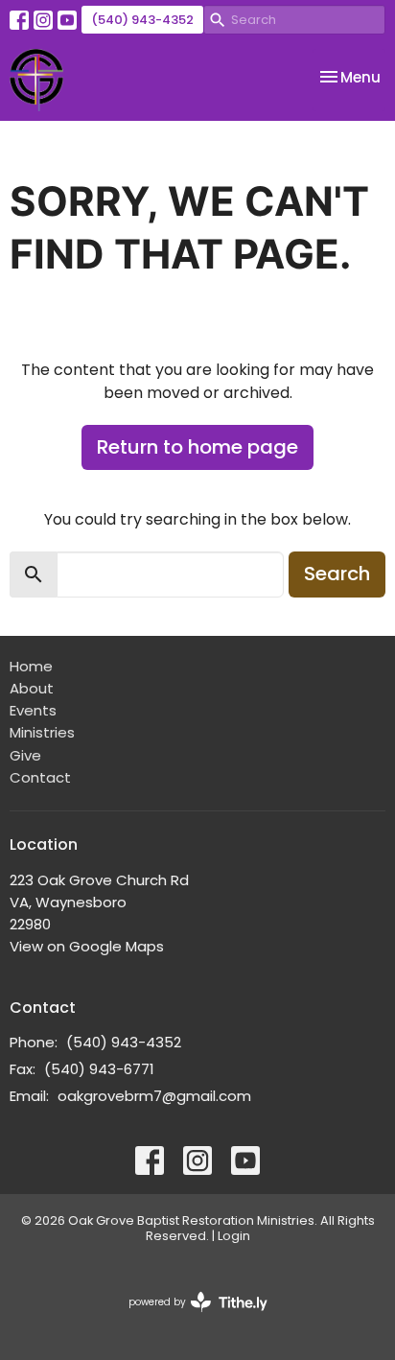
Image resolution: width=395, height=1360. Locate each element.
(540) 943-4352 (142, 20)
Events (33, 710)
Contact (40, 777)
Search (337, 573)
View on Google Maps (87, 946)
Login (234, 1236)
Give (25, 755)
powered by (188, 1318)
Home (31, 666)
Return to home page (197, 447)
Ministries (42, 732)
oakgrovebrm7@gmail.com (154, 1096)
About (32, 688)
